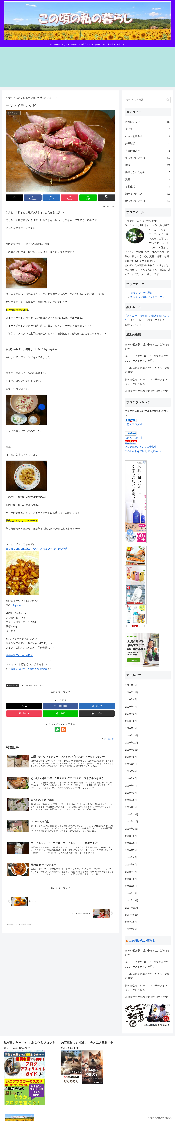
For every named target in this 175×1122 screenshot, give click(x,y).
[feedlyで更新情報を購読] (57, 729)
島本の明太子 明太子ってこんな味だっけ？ (147, 346)
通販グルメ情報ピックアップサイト (150, 297)
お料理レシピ (14, 685)
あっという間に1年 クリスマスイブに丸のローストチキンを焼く (146, 358)
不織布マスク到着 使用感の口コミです (146, 391)
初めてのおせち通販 (141, 292)
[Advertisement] (87, 68)
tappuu (17, 605)
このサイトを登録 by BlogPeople (143, 451)
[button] (106, 197)
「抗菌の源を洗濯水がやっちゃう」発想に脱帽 (147, 370)
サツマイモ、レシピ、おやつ (34, 685)
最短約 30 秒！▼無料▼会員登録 (29, 668)
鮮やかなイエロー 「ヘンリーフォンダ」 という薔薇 (146, 381)
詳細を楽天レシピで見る (19, 655)
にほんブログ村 (133, 424)
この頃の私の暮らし (142, 940)
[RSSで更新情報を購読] (63, 729)
